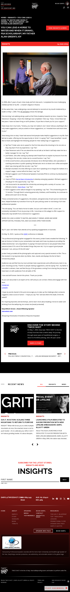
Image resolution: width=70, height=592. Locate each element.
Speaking (27, 511)
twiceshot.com (7, 311)
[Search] (64, 8)
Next (65, 480)
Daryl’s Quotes (56, 526)
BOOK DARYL (41, 511)
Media (26, 513)
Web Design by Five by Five (59, 581)
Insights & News (40, 516)
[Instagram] (61, 499)
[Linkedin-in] (53, 499)
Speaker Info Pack (57, 523)
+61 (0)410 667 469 (8, 8)
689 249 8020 (6, 4)
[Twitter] (64, 499)
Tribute (15, 523)
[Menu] (68, 7)
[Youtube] (68, 499)
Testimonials (29, 515)
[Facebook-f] (57, 499)
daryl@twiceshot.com (12, 497)
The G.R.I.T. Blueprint (58, 514)
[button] (32, 444)
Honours (15, 519)
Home (3, 17)
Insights (12, 17)
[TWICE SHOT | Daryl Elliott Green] (35, 8)
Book (14, 521)
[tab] (41, 385)
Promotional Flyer (58, 521)
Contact (39, 513)
